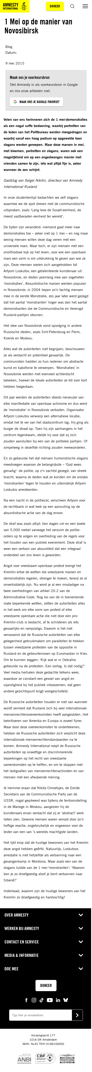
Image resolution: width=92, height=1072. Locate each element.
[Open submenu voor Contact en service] (81, 942)
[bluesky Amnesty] (65, 1000)
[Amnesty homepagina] (14, 6)
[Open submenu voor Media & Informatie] (81, 955)
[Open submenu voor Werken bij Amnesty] (81, 928)
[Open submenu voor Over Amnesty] (81, 915)
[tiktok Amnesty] (41, 1000)
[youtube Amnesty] (50, 1000)
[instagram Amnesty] (34, 1000)
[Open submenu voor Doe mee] (81, 968)
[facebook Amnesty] (26, 1000)
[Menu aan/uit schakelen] (85, 6)
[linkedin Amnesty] (58, 1000)
